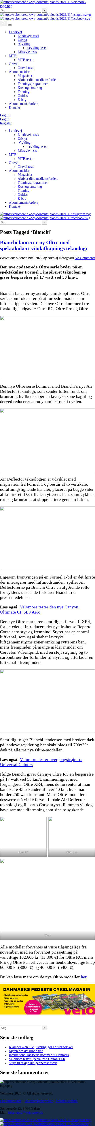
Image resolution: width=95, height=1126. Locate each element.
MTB (13, 56)
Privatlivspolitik (67, 1101)
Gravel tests (26, 68)
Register (5, 123)
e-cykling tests (36, 48)
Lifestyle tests (27, 52)
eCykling (24, 44)
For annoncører (10, 1101)
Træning (23, 92)
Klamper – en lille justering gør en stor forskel (41, 1047)
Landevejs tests (28, 36)
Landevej (15, 32)
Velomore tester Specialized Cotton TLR (37, 1059)
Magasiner (25, 76)
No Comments (85, 258)
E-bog (22, 100)
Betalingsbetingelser (39, 1101)
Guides (23, 96)
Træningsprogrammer (33, 84)
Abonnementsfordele (23, 104)
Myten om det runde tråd (26, 1051)
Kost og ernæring (30, 88)
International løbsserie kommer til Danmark (39, 1055)
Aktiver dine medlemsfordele (38, 80)
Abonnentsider (19, 72)
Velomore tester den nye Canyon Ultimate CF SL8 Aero (39, 609)
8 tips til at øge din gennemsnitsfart (33, 1063)
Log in (4, 115)
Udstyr (22, 40)
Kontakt (14, 107)
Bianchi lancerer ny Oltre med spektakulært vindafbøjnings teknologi (43, 245)
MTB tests (25, 60)
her (83, 976)
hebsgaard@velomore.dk (25, 1112)
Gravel (13, 64)
